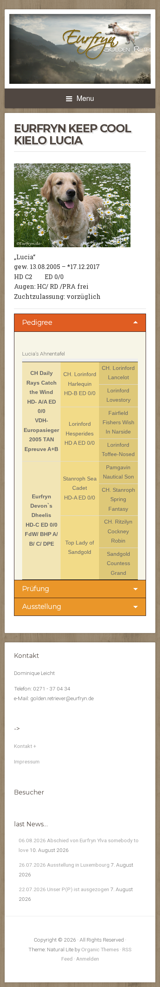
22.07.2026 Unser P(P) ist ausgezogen (64, 889)
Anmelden (87, 959)
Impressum (27, 761)
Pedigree (37, 322)
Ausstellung (41, 606)
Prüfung (35, 589)
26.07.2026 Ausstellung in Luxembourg (64, 865)
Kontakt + (25, 746)
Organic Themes (100, 949)
